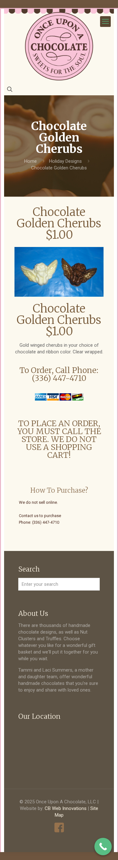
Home (30, 161)
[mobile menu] (105, 21)
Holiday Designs (65, 161)
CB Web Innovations (66, 808)
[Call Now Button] (103, 846)
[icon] (59, 827)
